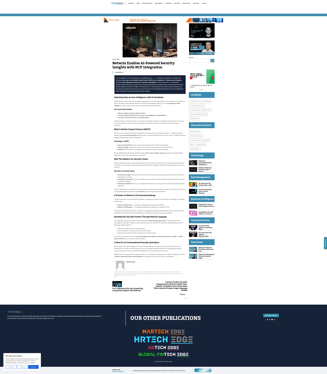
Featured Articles (196, 136)
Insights (151, 273)
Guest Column (194, 140)
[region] (22, 362)
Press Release (201, 144)
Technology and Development (129, 275)
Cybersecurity (167, 271)
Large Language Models (159, 273)
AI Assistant (117, 271)
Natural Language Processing (172, 273)
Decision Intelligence (132, 273)
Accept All (33, 367)
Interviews (205, 140)
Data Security (124, 273)
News (115, 276)
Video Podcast (195, 149)
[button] (191, 30)
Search (191, 57)
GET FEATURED (202, 370)
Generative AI (146, 273)
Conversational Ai (159, 271)
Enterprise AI (140, 273)
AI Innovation (140, 271)
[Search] (212, 60)
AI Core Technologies (132, 271)
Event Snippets (195, 131)
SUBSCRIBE (325, 243)
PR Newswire (119, 72)
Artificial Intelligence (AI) (149, 271)
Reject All (22, 367)
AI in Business (194, 110)
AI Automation (123, 271)
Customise (11, 367)
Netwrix (154, 78)
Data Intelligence (174, 271)
